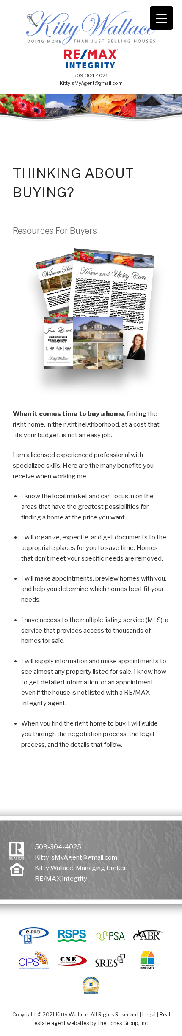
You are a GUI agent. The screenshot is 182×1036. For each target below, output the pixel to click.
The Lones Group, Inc (122, 1023)
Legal (149, 1014)
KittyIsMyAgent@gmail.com (91, 83)
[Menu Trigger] (161, 18)
